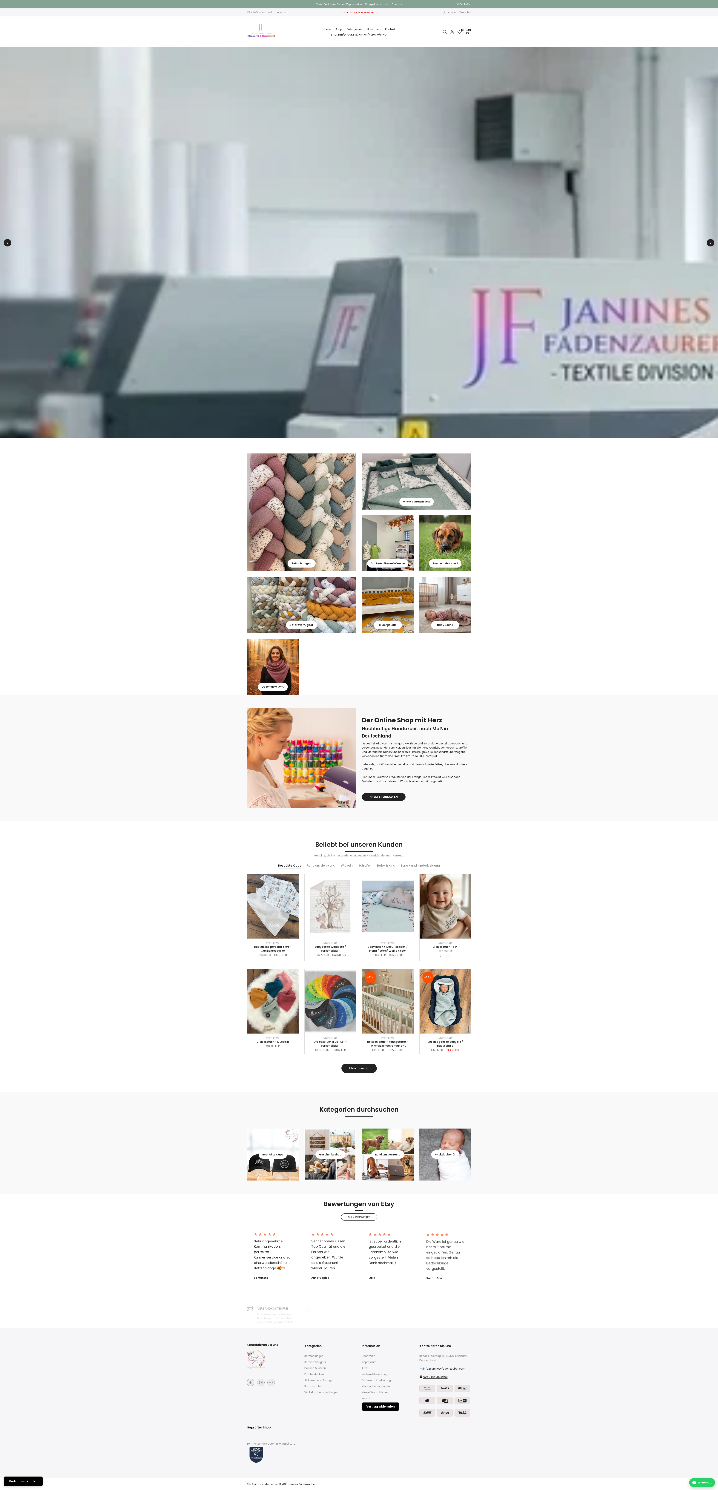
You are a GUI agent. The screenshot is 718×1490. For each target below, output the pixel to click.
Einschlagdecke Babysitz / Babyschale (445, 1044)
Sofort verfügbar (315, 1362)
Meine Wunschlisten (375, 1392)
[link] (301, 512)
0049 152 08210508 (435, 1377)
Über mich (368, 1356)
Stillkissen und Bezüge (318, 1380)
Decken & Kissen (315, 1368)
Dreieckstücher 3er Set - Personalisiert (330, 1044)
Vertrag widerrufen (380, 1406)
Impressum (369, 1362)
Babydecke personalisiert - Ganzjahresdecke (272, 949)
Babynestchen (313, 1386)
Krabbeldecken (314, 1374)
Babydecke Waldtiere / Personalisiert (330, 949)
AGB (364, 1368)
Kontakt (367, 1398)
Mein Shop (273, 942)
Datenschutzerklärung (376, 1380)
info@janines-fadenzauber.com (269, 12)
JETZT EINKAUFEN (386, 797)
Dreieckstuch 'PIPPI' (445, 947)
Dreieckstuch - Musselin (273, 1042)
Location (451, 12)
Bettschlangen (313, 1356)
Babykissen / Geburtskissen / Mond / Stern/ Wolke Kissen (388, 949)
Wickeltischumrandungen (321, 1392)
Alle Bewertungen (359, 1217)
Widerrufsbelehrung (375, 1374)
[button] (297, 879)
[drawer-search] (445, 32)
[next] (710, 242)
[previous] (7, 242)
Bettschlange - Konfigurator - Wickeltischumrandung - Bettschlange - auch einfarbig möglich (387, 1044)
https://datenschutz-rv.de (268, 1438)
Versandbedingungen (376, 1386)
